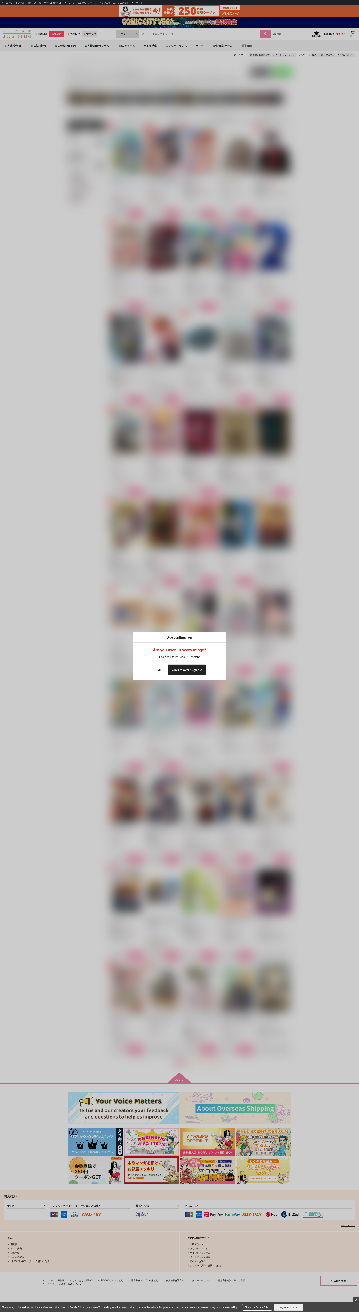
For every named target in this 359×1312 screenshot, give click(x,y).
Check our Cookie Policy (257, 1307)
